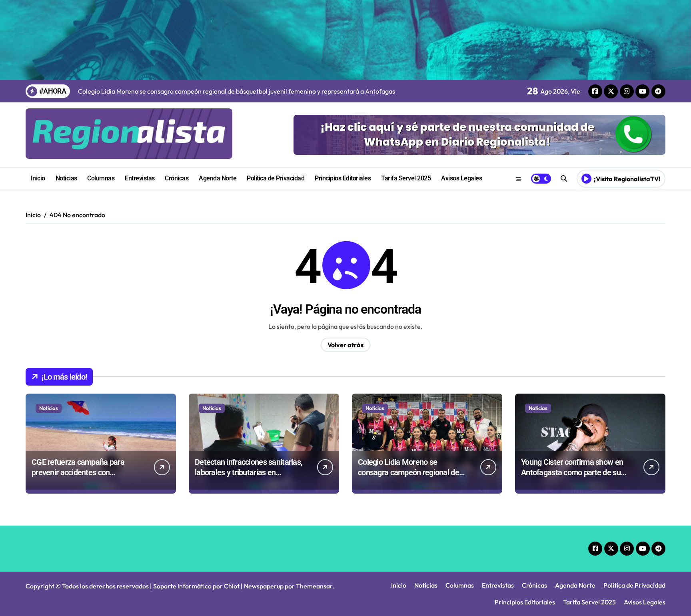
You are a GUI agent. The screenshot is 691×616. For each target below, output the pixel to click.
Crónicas (176, 178)
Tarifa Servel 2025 (406, 178)
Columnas (100, 178)
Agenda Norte (217, 178)
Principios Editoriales (343, 178)
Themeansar (314, 586)
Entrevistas (140, 178)
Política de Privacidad (275, 178)
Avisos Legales (461, 178)
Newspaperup (264, 586)
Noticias (66, 178)
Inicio (38, 178)
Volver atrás (345, 345)
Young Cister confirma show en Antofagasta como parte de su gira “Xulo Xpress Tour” (572, 472)
